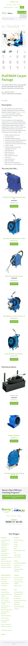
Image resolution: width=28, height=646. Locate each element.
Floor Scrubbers (5, 598)
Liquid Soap (4, 585)
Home (3, 25)
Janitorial (16, 575)
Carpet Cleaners (16, 25)
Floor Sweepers (5, 600)
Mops (15, 548)
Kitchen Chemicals (5, 563)
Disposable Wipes (18, 594)
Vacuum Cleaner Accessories (5, 621)
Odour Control (17, 585)
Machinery (8, 25)
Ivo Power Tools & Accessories (5, 606)
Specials (3, 634)
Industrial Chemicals (6, 561)
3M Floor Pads (4, 618)
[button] (24, 32)
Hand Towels (17, 598)
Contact (16, 7)
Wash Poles (17, 567)
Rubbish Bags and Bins (19, 550)
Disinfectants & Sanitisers (5, 550)
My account (9, 4)
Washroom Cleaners (6, 567)
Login (22, 7)
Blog (14, 4)
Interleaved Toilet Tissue (20, 600)
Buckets (16, 542)
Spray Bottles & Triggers (20, 563)
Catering (16, 609)
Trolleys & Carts (18, 565)
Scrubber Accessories (6, 630)
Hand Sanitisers (5, 583)
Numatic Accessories (6, 626)
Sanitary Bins (17, 557)
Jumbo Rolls (17, 602)
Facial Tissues (17, 596)
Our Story (19, 4)
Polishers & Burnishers (6, 610)
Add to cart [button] (14, 206)
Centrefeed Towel (18, 592)
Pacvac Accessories (6, 624)
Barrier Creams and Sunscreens (6, 578)
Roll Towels (17, 604)
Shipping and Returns (8, 7)
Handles (16, 546)
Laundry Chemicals (6, 565)
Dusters (16, 544)
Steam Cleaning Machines (5, 612)
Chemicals (3, 537)
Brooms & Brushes (18, 540)
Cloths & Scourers (18, 579)
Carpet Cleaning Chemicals (5, 544)
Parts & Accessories (6, 615)
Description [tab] (5, 100)
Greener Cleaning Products (5, 541)
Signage (16, 561)
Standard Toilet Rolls (19, 606)
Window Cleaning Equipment (18, 570)
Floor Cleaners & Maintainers (5, 554)
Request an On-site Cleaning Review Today (14, 497)
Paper (15, 590)
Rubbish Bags (17, 555)
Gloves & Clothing (18, 577)
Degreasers (4, 547)
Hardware (16, 537)
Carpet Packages (17, 93)
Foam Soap (4, 581)
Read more (14, 477)
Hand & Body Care (6, 575)
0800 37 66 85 (14, 2)
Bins (15, 553)
